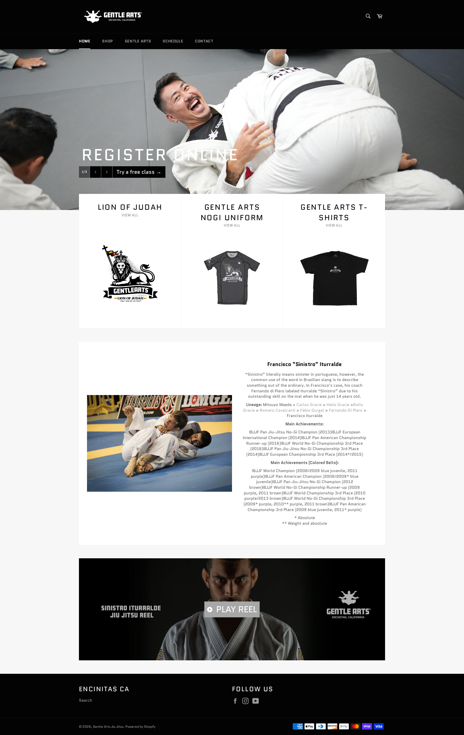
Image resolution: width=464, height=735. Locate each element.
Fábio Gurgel (312, 410)
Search (85, 700)
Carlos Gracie (309, 405)
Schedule (173, 41)
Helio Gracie (338, 405)
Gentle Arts (138, 41)
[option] (232, 129)
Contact (204, 41)
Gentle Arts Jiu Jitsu (108, 726)
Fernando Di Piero (346, 410)
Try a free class (139, 172)
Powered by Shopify (140, 726)
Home (84, 41)
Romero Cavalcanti (277, 410)
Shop (107, 41)
